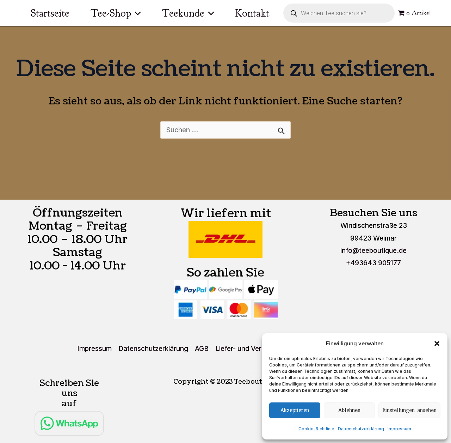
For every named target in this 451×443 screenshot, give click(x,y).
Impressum (399, 428)
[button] (436, 343)
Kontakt (252, 13)
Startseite (50, 13)
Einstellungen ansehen (409, 410)
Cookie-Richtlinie (316, 428)
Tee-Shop (111, 13)
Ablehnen (349, 410)
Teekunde (183, 13)
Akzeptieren (294, 410)
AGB (202, 349)
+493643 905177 (373, 263)
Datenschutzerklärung (361, 428)
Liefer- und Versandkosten (256, 349)
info (373, 251)
